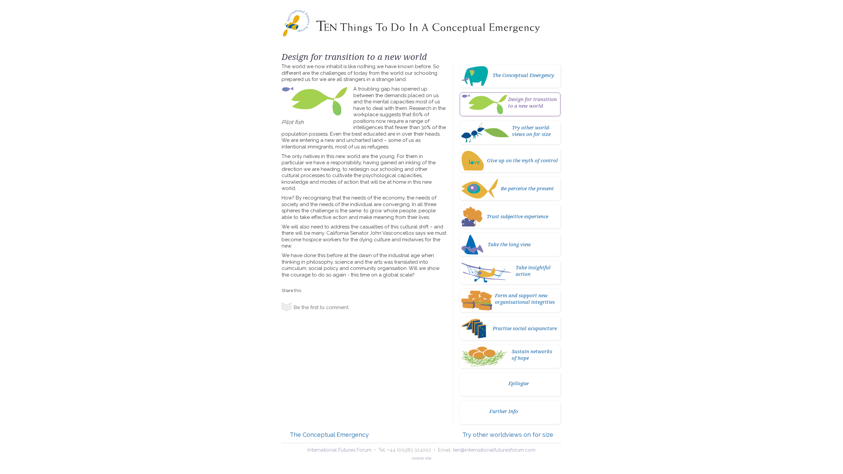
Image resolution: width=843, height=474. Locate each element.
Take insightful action (533, 270)
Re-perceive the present (527, 188)
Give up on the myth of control (522, 160)
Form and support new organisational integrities (525, 298)
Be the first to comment (321, 307)
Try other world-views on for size (531, 130)
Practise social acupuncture (525, 328)
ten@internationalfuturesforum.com (494, 450)
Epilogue (518, 383)
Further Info (503, 411)
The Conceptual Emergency (523, 75)
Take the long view (509, 244)
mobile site (421, 458)
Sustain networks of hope (532, 354)
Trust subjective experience (517, 216)
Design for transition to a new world (532, 102)
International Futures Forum (339, 450)
